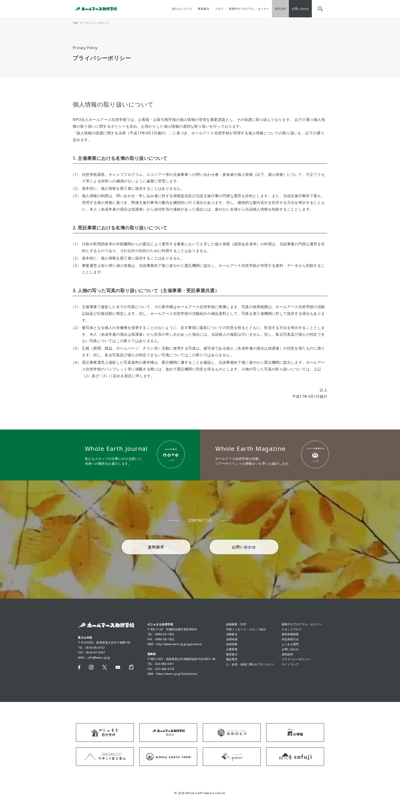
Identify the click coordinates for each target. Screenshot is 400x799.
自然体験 (232, 644)
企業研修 (232, 649)
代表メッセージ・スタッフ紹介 (246, 629)
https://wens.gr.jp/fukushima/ (176, 674)
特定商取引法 (290, 639)
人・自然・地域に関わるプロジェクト (250, 664)
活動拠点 (232, 634)
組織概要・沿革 (236, 624)
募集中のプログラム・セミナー (302, 624)
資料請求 (287, 654)
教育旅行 (232, 654)
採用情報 (232, 639)
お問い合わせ (290, 649)
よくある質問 (290, 644)
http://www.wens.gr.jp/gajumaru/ (179, 644)
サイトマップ (290, 664)
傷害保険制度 (290, 634)
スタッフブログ (292, 629)
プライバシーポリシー (296, 659)
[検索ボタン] (320, 9)
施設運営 (232, 659)
